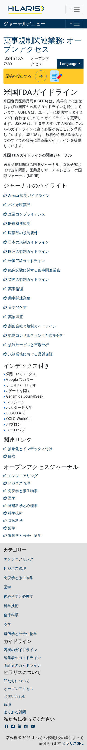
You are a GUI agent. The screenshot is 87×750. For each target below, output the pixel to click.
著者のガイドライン (20, 650)
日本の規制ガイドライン (28, 242)
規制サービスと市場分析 (28, 345)
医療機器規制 (18, 223)
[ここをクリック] (26, 9)
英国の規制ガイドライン (28, 279)
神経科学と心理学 (18, 596)
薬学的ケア (17, 307)
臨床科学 (11, 615)
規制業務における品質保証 (30, 354)
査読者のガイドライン (22, 665)
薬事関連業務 (18, 298)
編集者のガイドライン (22, 658)
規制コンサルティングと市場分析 (35, 335)
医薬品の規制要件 (22, 233)
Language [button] (68, 64)
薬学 (7, 624)
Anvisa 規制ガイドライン (28, 195)
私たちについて (17, 681)
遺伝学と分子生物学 (20, 634)
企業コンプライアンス (26, 214)
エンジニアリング (18, 559)
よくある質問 (15, 712)
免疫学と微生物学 (18, 578)
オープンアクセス (18, 689)
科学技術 (11, 606)
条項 (7, 704)
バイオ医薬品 (18, 205)
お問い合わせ (15, 696)
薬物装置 (15, 317)
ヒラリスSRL (73, 743)
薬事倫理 (15, 289)
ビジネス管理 (15, 568)
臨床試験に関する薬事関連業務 (33, 270)
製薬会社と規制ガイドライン (31, 326)
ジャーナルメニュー (24, 24)
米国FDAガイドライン (26, 261)
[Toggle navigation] (74, 9)
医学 (7, 587)
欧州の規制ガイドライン (28, 251)
